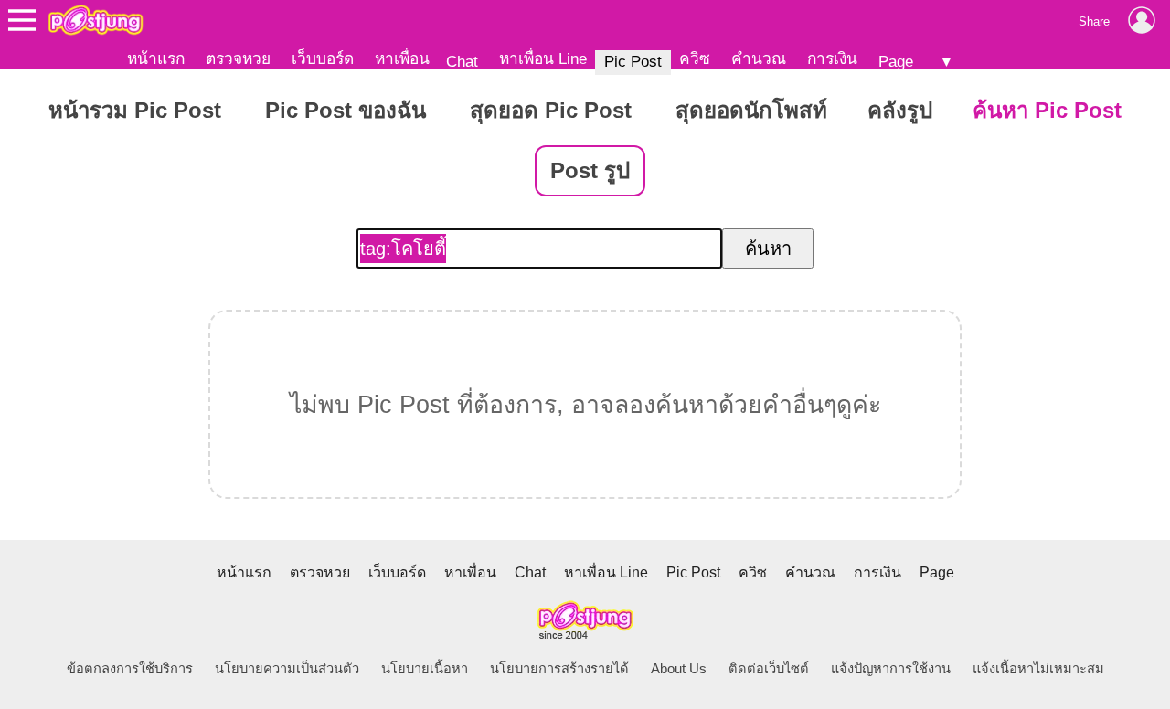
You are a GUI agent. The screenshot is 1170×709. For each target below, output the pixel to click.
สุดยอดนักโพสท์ (751, 110)
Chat (462, 61)
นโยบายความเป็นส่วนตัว (287, 668)
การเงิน (832, 58)
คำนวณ (758, 58)
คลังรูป (899, 110)
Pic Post (633, 61)
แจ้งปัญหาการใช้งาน (891, 668)
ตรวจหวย (238, 58)
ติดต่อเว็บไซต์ (769, 668)
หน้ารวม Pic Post (134, 110)
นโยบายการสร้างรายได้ (559, 668)
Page (895, 61)
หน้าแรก (156, 58)
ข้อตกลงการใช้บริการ (130, 668)
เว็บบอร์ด (323, 58)
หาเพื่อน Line (543, 58)
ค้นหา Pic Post (1047, 110)
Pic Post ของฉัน (345, 110)
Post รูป (590, 170)
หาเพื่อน (402, 58)
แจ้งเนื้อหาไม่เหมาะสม (1038, 668)
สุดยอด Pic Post (551, 110)
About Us (679, 668)
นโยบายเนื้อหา (424, 668)
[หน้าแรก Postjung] (96, 20)
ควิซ (694, 58)
